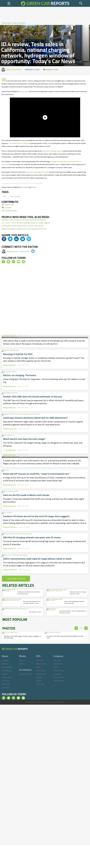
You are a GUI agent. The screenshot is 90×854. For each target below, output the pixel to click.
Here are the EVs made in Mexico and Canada (26, 495)
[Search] (81, 3)
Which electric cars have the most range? (24, 439)
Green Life (40, 684)
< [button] (76, 628)
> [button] (86, 628)
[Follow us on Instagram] (13, 261)
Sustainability (7, 667)
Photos (22, 660)
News (9, 23)
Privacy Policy (58, 680)
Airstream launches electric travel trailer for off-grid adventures (28, 593)
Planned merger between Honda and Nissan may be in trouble (31, 602)
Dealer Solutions (25, 674)
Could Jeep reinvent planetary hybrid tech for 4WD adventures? (35, 418)
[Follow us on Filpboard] (23, 261)
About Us (57, 660)
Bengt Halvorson (13, 69)
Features (5, 687)
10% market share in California (18, 143)
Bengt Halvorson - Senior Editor (18, 251)
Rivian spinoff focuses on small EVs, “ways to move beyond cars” (36, 474)
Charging (5, 660)
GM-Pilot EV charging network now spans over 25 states (32, 537)
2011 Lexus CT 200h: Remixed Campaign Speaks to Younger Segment (26, 222)
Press (55, 667)
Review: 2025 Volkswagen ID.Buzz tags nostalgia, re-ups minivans (22, 637)
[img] (4, 239)
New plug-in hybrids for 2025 (18, 354)
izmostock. (61, 702)
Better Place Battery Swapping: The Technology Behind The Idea (24, 228)
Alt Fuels (5, 680)
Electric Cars (6, 677)
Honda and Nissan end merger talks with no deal (78, 593)
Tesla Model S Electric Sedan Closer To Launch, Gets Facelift (22, 225)
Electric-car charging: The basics (19, 375)
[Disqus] (45, 300)
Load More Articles (16, 578)
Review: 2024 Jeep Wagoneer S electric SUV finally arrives (74, 602)
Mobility (5, 663)
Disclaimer (57, 674)
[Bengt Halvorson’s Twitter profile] (31, 251)
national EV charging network (52, 151)
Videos (21, 663)
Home (4, 23)
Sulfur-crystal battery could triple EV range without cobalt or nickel (37, 559)
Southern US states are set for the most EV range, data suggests (36, 516)
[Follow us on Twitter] (8, 261)
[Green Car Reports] (45, 3)
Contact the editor (10, 210)
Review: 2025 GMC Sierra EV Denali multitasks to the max (32, 396)
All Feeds (39, 660)
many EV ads (23, 91)
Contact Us (57, 663)
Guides (38, 680)
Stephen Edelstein (10, 429)
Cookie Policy (58, 677)
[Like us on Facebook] (3, 261)
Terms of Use (58, 670)
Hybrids (5, 674)
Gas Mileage (7, 670)
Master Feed (41, 663)
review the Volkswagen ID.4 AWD (37, 172)
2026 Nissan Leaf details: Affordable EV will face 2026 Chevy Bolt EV (45, 448)
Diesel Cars (6, 684)
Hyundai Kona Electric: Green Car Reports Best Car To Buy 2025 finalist (72, 612)
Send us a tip (9, 204)
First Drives (40, 670)
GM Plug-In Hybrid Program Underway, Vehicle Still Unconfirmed (24, 219)
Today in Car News (19, 23)
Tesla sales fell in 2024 (35, 612)
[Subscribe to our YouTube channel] (18, 261)
